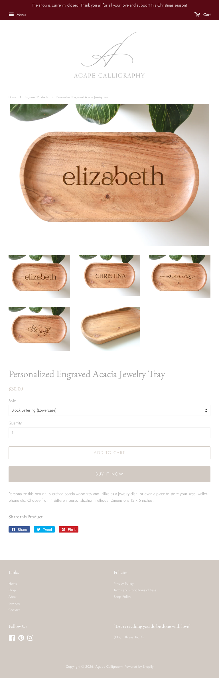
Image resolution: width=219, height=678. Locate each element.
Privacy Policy (123, 583)
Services (14, 603)
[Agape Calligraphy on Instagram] (30, 639)
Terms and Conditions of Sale (135, 590)
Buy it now (109, 474)
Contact (14, 609)
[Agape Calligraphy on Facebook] (12, 639)
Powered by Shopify (139, 666)
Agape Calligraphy (109, 666)
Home (12, 97)
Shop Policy (122, 596)
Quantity (15, 423)
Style (12, 401)
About (13, 596)
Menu (20, 14)
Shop (12, 590)
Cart (206, 14)
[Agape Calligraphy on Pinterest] (21, 639)
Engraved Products (36, 97)
